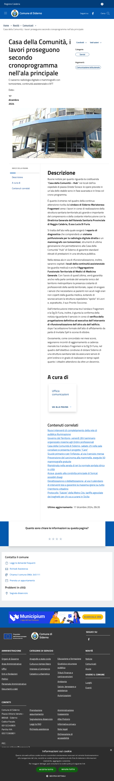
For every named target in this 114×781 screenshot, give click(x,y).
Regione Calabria (12, 4)
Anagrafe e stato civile (40, 658)
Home (6, 25)
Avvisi (88, 668)
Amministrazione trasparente (66, 712)
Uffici (4, 668)
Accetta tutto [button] (46, 769)
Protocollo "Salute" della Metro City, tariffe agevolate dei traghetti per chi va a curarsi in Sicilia (75, 494)
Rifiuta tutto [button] (68, 769)
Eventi (89, 687)
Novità (16, 25)
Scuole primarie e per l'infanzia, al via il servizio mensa (76, 454)
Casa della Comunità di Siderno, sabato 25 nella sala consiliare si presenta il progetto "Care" (75, 448)
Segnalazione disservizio (41, 719)
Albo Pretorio (64, 719)
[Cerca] (108, 13)
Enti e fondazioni (10, 673)
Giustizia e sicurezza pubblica (67, 665)
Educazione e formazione (69, 658)
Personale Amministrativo (14, 684)
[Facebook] (92, 13)
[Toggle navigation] (5, 13)
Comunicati (28, 25)
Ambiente (62, 681)
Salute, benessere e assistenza (67, 688)
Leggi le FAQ (35, 724)
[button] (57, 776)
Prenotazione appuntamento (37, 712)
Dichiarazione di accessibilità (65, 736)
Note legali (63, 729)
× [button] (111, 750)
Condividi (80, 42)
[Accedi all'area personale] (102, 4)
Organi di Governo (10, 658)
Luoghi (89, 682)
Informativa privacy (67, 724)
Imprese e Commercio (40, 668)
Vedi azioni (94, 42)
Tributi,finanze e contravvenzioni (65, 674)
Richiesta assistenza (39, 729)
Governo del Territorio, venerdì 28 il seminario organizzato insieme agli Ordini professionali (71, 440)
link (83, 763)
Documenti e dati (10, 689)
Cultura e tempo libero (40, 663)
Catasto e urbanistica (40, 673)
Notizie (89, 658)
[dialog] (57, 764)
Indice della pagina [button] (20, 168)
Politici (5, 679)
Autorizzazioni (64, 695)
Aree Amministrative (11, 663)
